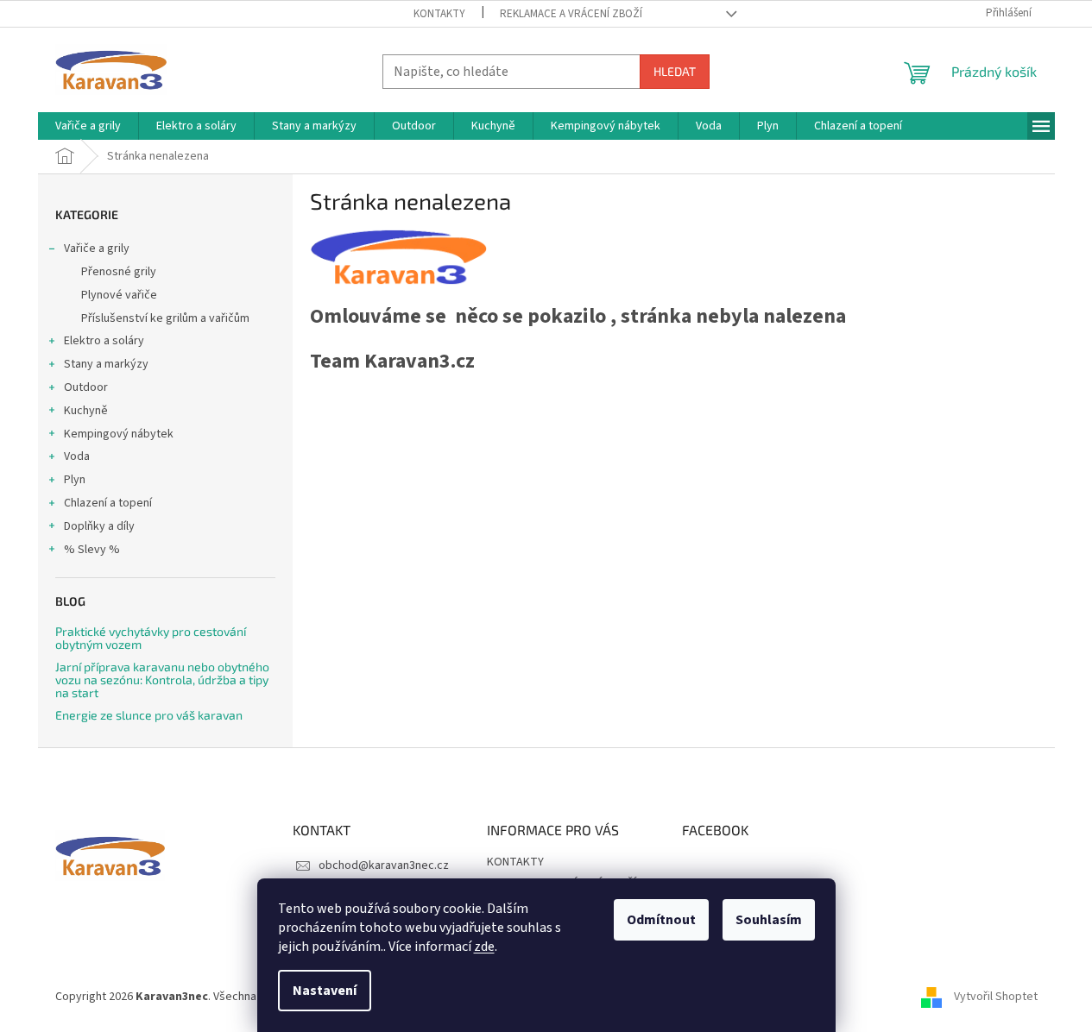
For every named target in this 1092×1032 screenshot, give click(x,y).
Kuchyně (86, 410)
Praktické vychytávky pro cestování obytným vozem (150, 638)
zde (484, 946)
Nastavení (325, 990)
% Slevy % (92, 549)
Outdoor (86, 387)
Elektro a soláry (104, 340)
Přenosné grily (118, 271)
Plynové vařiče (119, 295)
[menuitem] (88, 126)
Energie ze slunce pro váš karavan (149, 714)
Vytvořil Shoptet (996, 996)
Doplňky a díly (99, 526)
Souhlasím (768, 919)
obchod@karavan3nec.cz (384, 865)
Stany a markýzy (106, 364)
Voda (77, 456)
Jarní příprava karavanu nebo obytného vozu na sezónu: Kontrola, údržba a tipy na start (162, 680)
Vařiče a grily (96, 248)
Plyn (74, 479)
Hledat (674, 71)
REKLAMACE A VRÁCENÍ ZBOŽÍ (571, 14)
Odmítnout (661, 919)
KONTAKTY (439, 14)
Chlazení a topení (108, 503)
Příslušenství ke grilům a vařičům (165, 318)
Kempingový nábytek (119, 434)
